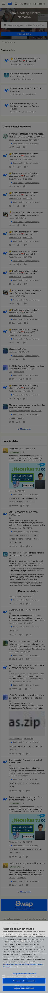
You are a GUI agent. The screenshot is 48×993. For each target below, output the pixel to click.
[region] (24, 957)
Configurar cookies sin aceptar (24, 974)
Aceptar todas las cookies (24, 988)
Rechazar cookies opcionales (24, 981)
